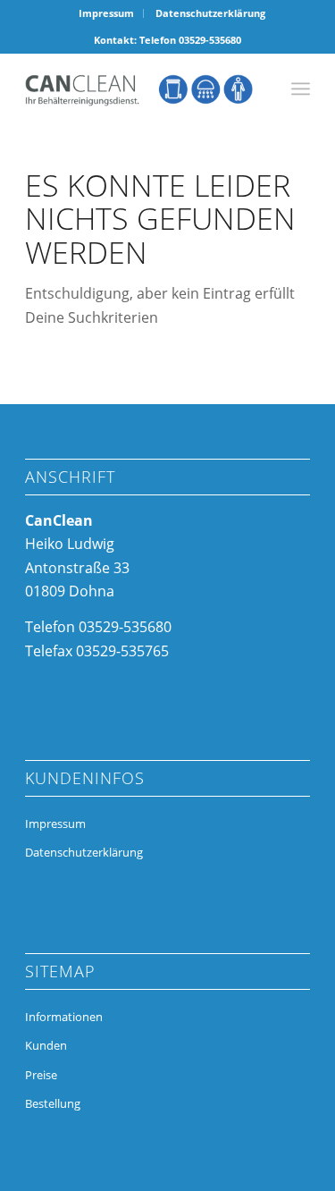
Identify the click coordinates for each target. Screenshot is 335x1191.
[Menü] (300, 88)
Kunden (46, 1045)
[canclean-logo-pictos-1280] (139, 88)
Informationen (64, 1017)
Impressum (106, 13)
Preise (41, 1075)
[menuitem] (107, 13)
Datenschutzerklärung (210, 13)
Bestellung (52, 1103)
